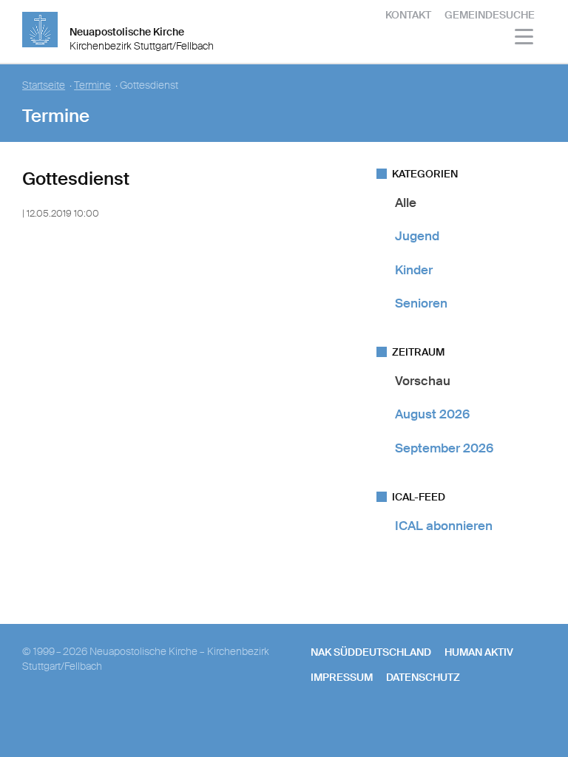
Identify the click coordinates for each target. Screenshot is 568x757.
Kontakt (408, 14)
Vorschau (422, 381)
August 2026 (432, 414)
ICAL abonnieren (444, 525)
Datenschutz (423, 677)
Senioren (421, 303)
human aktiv (478, 652)
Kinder (414, 270)
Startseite (43, 85)
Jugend (417, 236)
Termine (92, 85)
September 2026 (444, 448)
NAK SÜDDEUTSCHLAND (371, 652)
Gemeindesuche (489, 14)
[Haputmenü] (525, 39)
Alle (405, 202)
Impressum (342, 677)
